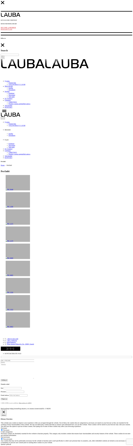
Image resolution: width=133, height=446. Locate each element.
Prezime (3, 392)
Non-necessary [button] (5, 437)
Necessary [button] (4, 428)
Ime (2, 388)
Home (3, 165)
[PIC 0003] (18, 320)
